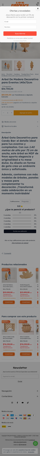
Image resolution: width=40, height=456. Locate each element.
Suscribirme (20, 34)
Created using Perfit (20, 41)
